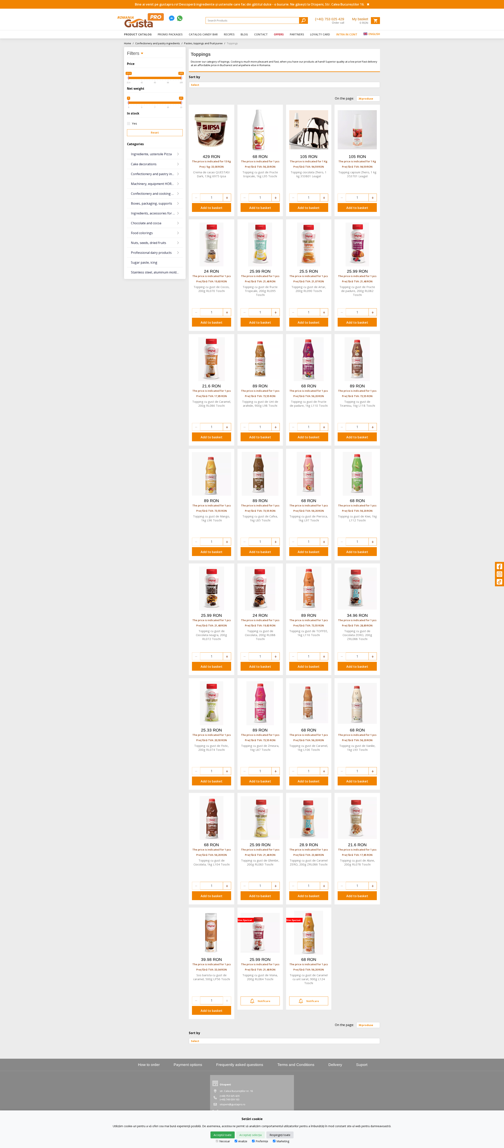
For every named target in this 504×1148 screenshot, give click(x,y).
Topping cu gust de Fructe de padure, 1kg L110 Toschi (309, 403)
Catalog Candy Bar (203, 34)
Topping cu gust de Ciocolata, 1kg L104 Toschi (212, 862)
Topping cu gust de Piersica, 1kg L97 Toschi (308, 518)
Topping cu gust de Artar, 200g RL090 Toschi (308, 289)
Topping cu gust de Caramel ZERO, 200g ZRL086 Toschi (309, 862)
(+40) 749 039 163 (229, 1099)
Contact (261, 34)
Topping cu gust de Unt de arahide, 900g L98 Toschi (260, 403)
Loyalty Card (320, 34)
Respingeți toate (280, 1135)
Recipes (229, 34)
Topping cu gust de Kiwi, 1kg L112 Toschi (357, 518)
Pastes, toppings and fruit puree (204, 43)
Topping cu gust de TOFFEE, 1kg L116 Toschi (308, 633)
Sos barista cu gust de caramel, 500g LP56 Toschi (211, 977)
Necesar (224, 1141)
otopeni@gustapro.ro (232, 1104)
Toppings (232, 43)
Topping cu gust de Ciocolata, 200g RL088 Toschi (260, 635)
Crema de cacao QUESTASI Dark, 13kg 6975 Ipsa (211, 174)
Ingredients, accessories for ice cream (157, 213)
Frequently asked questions (239, 1065)
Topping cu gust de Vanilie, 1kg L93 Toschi (357, 748)
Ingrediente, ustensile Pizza (151, 154)
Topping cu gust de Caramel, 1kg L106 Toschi (308, 748)
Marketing (282, 1141)
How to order (149, 1065)
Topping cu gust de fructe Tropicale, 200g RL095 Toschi (260, 291)
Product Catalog (138, 34)
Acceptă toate (223, 1135)
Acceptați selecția (250, 1135)
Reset (155, 132)
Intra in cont (346, 34)
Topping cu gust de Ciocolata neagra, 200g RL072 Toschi (211, 635)
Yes (134, 123)
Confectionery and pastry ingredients (159, 43)
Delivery (335, 1065)
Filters (134, 53)
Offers (279, 34)
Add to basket (211, 208)
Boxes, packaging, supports (151, 203)
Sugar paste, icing (144, 262)
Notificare (264, 1001)
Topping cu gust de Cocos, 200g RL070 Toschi (212, 289)
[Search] (303, 20)
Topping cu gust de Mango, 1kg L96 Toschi (211, 518)
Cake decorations (144, 164)
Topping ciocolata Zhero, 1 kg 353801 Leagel (309, 174)
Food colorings (142, 233)
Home (129, 43)
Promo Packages (170, 34)
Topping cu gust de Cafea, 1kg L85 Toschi (260, 518)
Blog (244, 34)
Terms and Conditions (295, 1065)
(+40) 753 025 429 (329, 19)
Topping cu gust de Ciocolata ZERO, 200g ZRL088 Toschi (357, 635)
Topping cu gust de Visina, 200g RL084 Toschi (260, 977)
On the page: (344, 98)
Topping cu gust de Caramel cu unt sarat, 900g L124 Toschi (309, 979)
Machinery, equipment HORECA (154, 184)
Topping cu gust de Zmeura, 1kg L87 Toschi (260, 748)
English (374, 34)
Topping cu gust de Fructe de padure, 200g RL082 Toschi (357, 291)
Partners (297, 34)
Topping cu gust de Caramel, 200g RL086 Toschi (211, 403)
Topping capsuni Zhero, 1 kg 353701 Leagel (357, 174)
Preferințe (262, 1141)
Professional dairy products (151, 252)
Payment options (188, 1065)
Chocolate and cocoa (146, 223)
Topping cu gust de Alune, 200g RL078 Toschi (357, 862)
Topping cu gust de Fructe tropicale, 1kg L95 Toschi (260, 174)
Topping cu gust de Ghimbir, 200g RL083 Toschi (260, 862)
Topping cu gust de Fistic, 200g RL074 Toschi (211, 748)
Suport (361, 1065)
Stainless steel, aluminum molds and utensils (157, 272)
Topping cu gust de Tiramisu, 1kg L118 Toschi (357, 403)
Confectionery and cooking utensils (157, 193)
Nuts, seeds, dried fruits (148, 243)
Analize (242, 1141)
